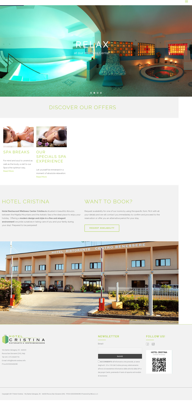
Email (100, 344)
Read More (8, 171)
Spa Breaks (16, 152)
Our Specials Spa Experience (51, 157)
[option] (18, 149)
